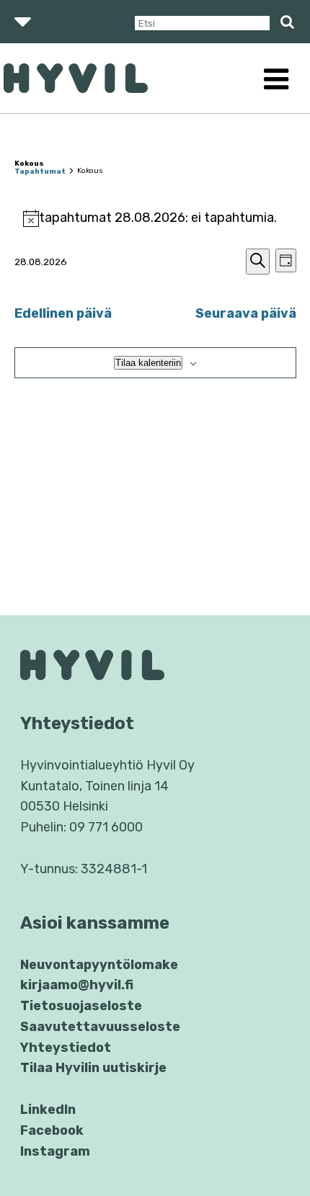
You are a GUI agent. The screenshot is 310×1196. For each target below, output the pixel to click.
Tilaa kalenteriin (148, 362)
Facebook (52, 1130)
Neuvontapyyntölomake (99, 965)
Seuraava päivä (245, 313)
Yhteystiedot (65, 1048)
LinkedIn (48, 1109)
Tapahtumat (40, 171)
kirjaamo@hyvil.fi (76, 985)
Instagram (55, 1151)
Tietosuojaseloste (81, 1006)
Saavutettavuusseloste (100, 1027)
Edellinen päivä (63, 313)
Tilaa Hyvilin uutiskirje (93, 1068)
